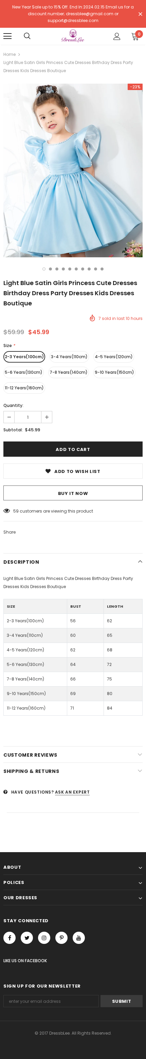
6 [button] (76, 269)
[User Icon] (117, 36)
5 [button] (69, 269)
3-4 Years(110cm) (69, 357)
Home (9, 54)
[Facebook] (9, 938)
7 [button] (82, 269)
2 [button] (50, 269)
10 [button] (102, 269)
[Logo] (72, 35)
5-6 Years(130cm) (23, 372)
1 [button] (43, 269)
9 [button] (95, 269)
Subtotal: (13, 430)
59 (16, 511)
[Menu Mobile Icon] (7, 36)
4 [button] (63, 269)
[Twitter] (27, 938)
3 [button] (56, 269)
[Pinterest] (61, 938)
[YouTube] (79, 938)
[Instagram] (44, 938)
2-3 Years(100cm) (24, 357)
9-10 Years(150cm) (114, 372)
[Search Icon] (27, 36)
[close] (140, 14)
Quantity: (13, 405)
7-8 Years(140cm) (69, 372)
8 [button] (89, 269)
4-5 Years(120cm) (114, 357)
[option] (73, 170)
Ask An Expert (72, 792)
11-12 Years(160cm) (24, 388)
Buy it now (73, 493)
